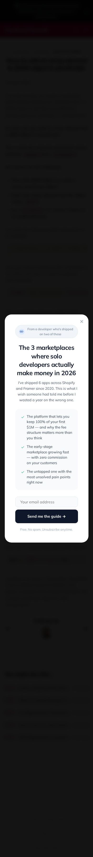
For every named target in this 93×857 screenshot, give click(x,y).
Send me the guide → (46, 516)
